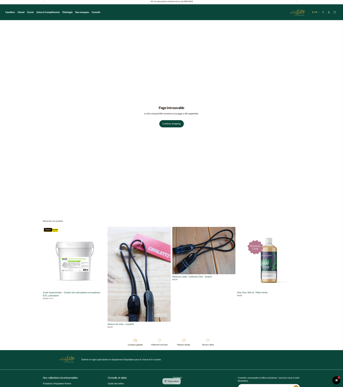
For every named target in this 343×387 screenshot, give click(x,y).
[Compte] (329, 12)
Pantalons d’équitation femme (57, 383)
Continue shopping (172, 124)
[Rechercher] (323, 12)
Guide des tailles (116, 383)
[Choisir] (231, 270)
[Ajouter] (166, 317)
